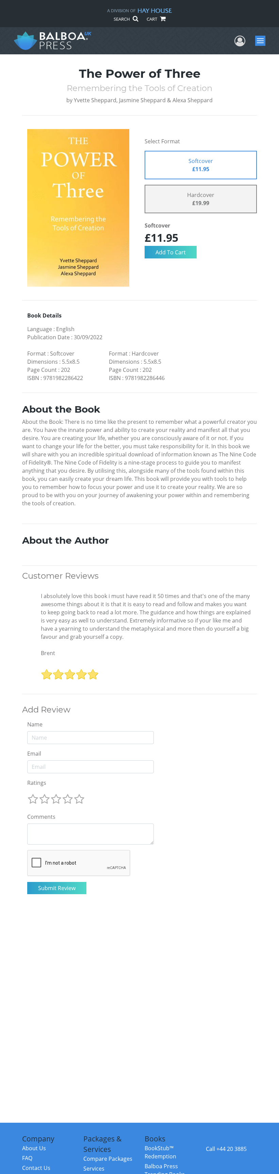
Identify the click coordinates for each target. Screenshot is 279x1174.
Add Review (46, 710)
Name (35, 724)
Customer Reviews (60, 576)
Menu (262, 41)
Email (34, 753)
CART (152, 19)
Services (93, 1168)
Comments (41, 816)
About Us (34, 1148)
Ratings (36, 783)
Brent (48, 653)
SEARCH (122, 19)
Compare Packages (107, 1158)
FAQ (27, 1158)
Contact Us (36, 1168)
